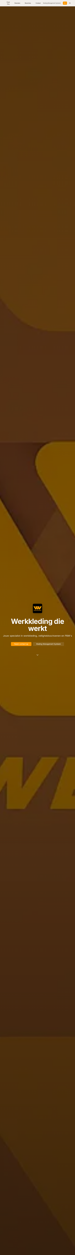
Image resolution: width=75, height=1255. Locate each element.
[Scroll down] (37, 654)
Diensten (17, 3)
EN (70, 3)
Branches (28, 3)
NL (65, 3)
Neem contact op (21, 644)
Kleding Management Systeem (52, 3)
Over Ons (8, 3)
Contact (38, 3)
